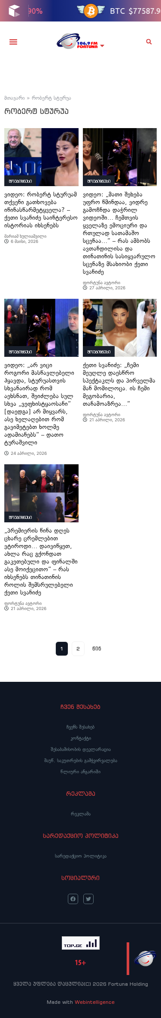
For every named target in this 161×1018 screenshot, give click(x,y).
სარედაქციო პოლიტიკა (80, 856)
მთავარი (14, 98)
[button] (13, 41)
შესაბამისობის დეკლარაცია (81, 749)
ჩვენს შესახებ (80, 727)
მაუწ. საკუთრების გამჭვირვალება (80, 760)
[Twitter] (88, 899)
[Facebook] (73, 899)
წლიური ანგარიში (80, 772)
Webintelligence (95, 1002)
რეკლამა (81, 814)
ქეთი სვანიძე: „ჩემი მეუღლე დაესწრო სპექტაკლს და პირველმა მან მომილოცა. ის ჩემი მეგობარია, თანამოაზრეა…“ (119, 385)
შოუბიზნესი (20, 181)
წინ (96, 648)
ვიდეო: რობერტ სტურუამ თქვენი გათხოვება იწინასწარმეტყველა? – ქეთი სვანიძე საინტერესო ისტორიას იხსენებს (41, 210)
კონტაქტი (80, 738)
